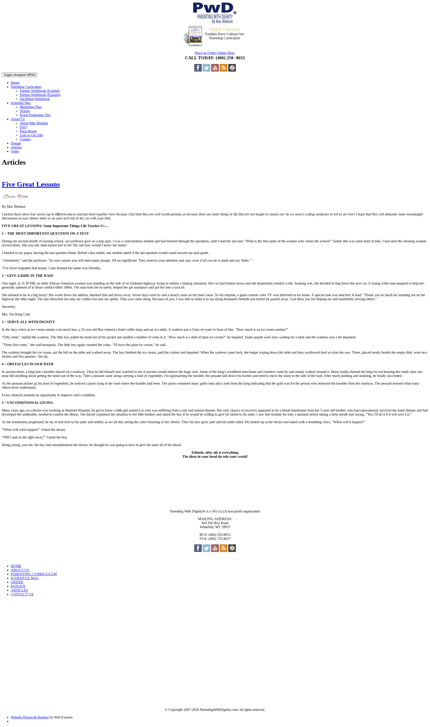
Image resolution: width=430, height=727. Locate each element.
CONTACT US (22, 594)
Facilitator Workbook (35, 99)
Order (15, 151)
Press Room (28, 131)
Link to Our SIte (31, 135)
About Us (18, 119)
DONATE (18, 586)
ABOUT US (20, 570)
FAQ (23, 127)
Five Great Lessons (31, 184)
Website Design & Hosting (30, 717)
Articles (16, 147)
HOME (16, 566)
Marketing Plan (30, 107)
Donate (16, 143)
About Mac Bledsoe (34, 123)
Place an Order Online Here (215, 53)
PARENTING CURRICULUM (34, 574)
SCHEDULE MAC (25, 578)
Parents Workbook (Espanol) (40, 95)
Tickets (25, 111)
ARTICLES (19, 590)
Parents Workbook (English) (40, 91)
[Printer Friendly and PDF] (16, 199)
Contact (25, 139)
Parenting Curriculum (26, 87)
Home (15, 83)
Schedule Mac (21, 103)
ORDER (17, 582)
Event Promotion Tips (35, 115)
